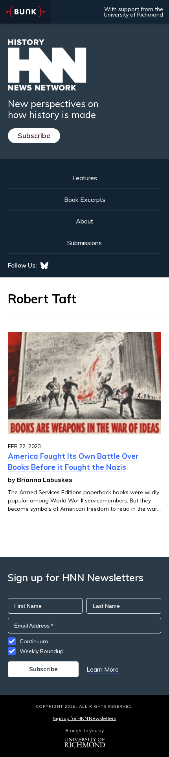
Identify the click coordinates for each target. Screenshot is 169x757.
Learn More (102, 669)
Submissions (84, 243)
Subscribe (34, 135)
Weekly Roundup (42, 651)
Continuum (34, 641)
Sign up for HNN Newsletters (84, 718)
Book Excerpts (84, 199)
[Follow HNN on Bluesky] (44, 266)
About (84, 221)
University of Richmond (133, 14)
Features (84, 178)
